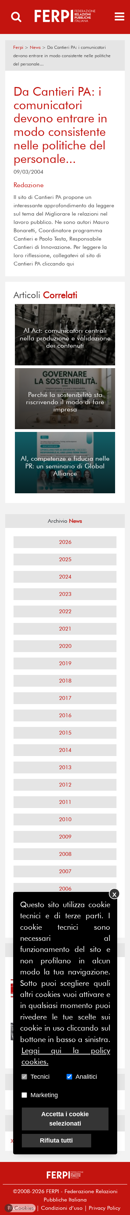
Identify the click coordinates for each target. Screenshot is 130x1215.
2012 (65, 784)
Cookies (20, 1208)
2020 (65, 646)
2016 (65, 715)
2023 (65, 594)
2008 (65, 854)
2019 (65, 663)
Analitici (86, 1076)
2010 (65, 819)
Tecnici (40, 1076)
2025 (65, 559)
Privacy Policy (104, 1208)
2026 (65, 542)
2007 (65, 871)
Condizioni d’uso (62, 1208)
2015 (65, 732)
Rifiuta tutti (56, 1140)
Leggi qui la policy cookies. (65, 1056)
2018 (65, 680)
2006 (65, 888)
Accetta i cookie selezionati (65, 1119)
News (35, 47)
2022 (65, 611)
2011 (65, 802)
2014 (65, 750)
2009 (65, 836)
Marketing (44, 1095)
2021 (65, 628)
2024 (65, 576)
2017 (65, 698)
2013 (65, 767)
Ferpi (18, 47)
